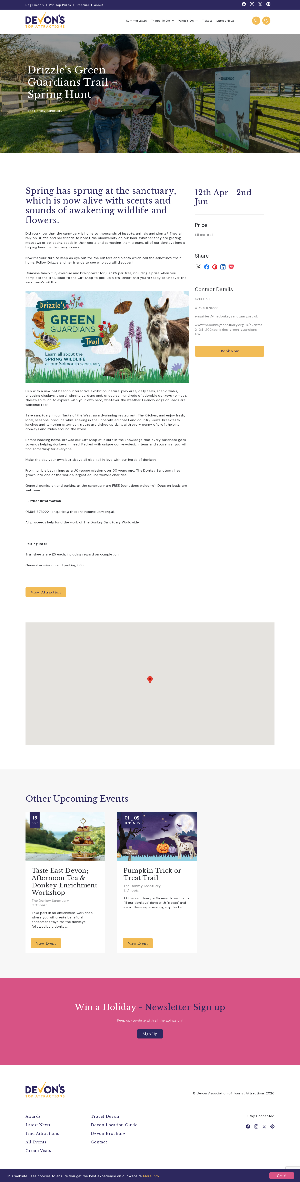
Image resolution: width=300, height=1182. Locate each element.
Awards (33, 1116)
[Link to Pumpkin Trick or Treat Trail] (157, 836)
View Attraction (46, 592)
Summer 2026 (136, 20)
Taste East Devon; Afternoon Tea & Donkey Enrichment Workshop (64, 881)
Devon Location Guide (114, 1125)
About (98, 5)
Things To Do (160, 20)
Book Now (230, 351)
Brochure (82, 5)
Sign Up (150, 1034)
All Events (36, 1142)
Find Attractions (42, 1133)
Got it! (281, 1175)
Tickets (207, 20)
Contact (99, 1142)
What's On (186, 20)
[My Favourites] (266, 21)
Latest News (226, 20)
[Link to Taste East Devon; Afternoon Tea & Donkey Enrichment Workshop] (65, 836)
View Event (46, 943)
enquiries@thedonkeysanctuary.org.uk (226, 316)
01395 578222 (206, 308)
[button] (150, 680)
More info (151, 1175)
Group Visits (39, 1151)
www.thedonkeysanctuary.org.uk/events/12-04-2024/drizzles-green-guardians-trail (229, 329)
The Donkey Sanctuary (45, 111)
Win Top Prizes (60, 5)
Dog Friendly (35, 5)
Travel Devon (105, 1116)
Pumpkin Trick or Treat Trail (152, 874)
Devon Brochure (108, 1133)
